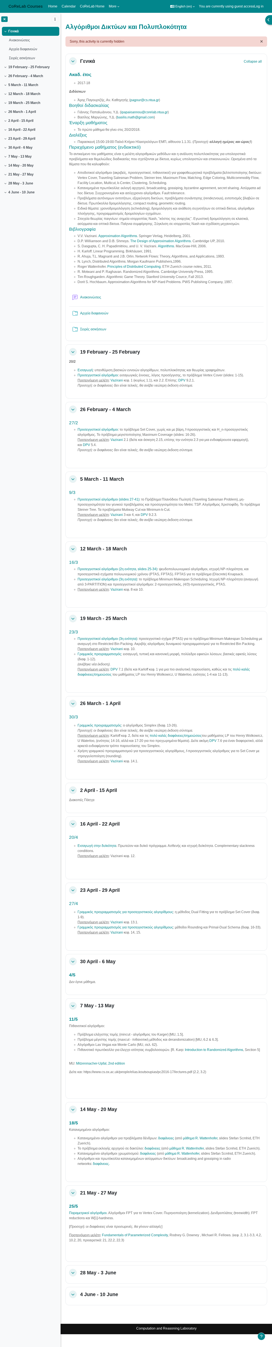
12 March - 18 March (24, 94)
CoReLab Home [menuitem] (92, 6)
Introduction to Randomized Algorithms (214, 1050)
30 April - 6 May (20, 147)
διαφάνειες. (101, 1164)
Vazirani (116, 380)
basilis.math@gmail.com (135, 117)
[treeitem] (30, 45)
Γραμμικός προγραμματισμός (99, 654)
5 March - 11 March (23, 85)
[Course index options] (55, 19)
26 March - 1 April (22, 112)
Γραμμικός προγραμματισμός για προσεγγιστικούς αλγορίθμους (125, 912)
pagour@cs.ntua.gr (144, 100)
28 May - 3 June (20, 183)
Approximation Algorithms (117, 236)
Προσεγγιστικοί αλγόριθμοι (98, 375)
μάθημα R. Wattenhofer (200, 1138)
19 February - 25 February (29, 67)
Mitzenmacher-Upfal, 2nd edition (100, 1063)
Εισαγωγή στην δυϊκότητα (97, 846)
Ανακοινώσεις (19, 40)
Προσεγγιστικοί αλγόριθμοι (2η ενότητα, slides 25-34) (117, 569)
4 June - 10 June (21, 192)
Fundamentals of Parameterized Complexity (135, 1235)
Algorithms (166, 246)
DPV (182, 380)
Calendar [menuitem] (69, 6)
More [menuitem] (112, 6)
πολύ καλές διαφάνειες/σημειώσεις (176, 735)
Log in (259, 6)
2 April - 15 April (20, 120)
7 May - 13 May (20, 156)
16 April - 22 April (21, 129)
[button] (182, 6)
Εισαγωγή (85, 370)
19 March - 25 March (24, 103)
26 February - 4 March (25, 76)
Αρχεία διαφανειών (23, 49)
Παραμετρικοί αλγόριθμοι (88, 1213)
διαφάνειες (166, 1138)
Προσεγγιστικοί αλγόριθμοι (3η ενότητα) (107, 579)
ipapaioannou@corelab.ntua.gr (144, 112)
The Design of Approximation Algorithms (160, 241)
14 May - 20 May (21, 165)
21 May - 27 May (21, 174)
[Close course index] (4, 19)
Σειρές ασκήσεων (22, 58)
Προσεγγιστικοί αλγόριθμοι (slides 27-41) (108, 499)
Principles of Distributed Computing (134, 266)
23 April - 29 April (21, 138)
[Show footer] (261, 1336)
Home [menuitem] (52, 6)
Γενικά (13, 31)
